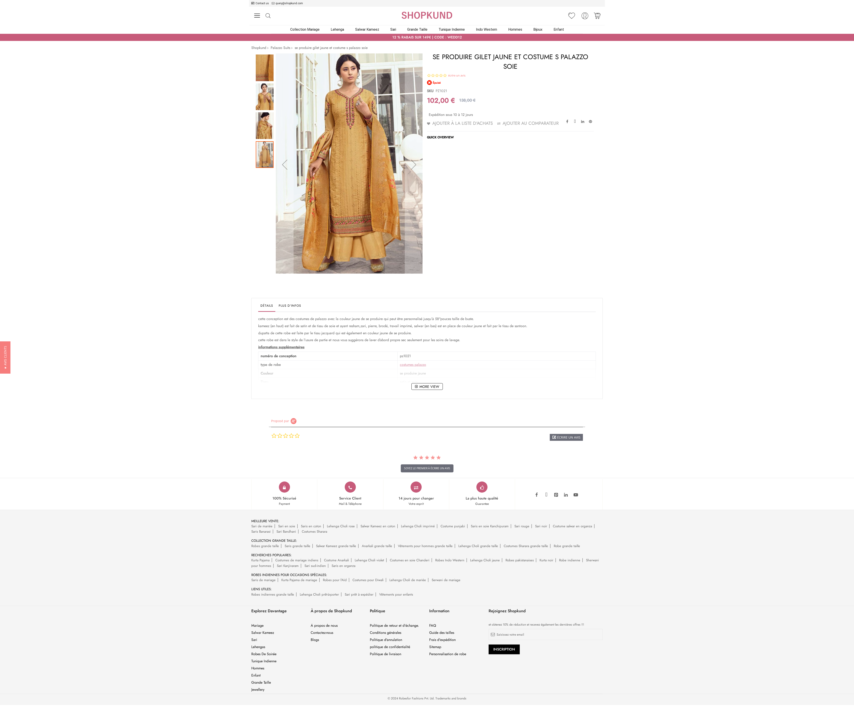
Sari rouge (521, 526)
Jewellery (257, 690)
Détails (266, 305)
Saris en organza (343, 565)
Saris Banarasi (261, 531)
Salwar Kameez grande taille (336, 546)
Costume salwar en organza (572, 526)
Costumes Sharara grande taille (526, 546)
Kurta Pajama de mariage (299, 580)
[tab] (266, 307)
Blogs (315, 640)
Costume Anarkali (336, 560)
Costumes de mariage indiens (296, 560)
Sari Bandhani (286, 531)
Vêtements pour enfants (396, 594)
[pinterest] (556, 495)
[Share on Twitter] (575, 121)
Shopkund (258, 47)
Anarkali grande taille (377, 546)
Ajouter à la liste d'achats (462, 123)
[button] (285, 164)
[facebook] (536, 495)
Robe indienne (569, 560)
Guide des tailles (441, 633)
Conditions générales (385, 633)
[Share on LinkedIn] (582, 121)
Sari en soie (286, 526)
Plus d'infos (290, 305)
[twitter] (546, 495)
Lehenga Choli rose (341, 526)
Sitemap (435, 647)
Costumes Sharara (314, 531)
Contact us (262, 3)
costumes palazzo (413, 364)
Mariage (257, 626)
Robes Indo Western (449, 560)
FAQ (432, 626)
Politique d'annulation (386, 640)
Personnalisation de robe (447, 654)
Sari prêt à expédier (359, 594)
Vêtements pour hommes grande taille (425, 546)
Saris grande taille (297, 546)
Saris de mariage (263, 580)
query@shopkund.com (289, 3)
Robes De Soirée (263, 654)
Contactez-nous (322, 633)
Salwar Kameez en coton (378, 526)
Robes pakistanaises (520, 560)
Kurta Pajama (260, 560)
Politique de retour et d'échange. (394, 626)
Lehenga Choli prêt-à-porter (319, 594)
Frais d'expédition (442, 640)
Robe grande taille (567, 546)
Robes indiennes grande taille (272, 594)
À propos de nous (324, 626)
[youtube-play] (575, 495)
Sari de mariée (261, 526)
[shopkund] (427, 15)
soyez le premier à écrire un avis (427, 468)
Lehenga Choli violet (369, 560)
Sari (254, 640)
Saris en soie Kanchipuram (490, 526)
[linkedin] (566, 495)
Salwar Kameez (262, 633)
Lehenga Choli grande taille (478, 546)
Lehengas (258, 647)
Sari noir (541, 526)
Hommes (257, 668)
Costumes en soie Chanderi (409, 560)
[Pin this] (590, 121)
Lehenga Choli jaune (485, 560)
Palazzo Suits (280, 47)
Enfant (256, 675)
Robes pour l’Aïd (335, 580)
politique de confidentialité (390, 647)
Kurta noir (546, 560)
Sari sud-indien (315, 565)
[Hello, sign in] (585, 17)
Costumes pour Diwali (368, 580)
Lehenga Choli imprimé (418, 526)
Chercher (268, 16)
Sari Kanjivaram (288, 565)
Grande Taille (261, 683)
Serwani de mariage (446, 580)
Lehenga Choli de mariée (407, 580)
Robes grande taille (265, 546)
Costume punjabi (453, 526)
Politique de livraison (385, 654)
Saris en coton (311, 526)
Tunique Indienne (263, 661)
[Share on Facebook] (567, 121)
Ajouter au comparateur (531, 123)
